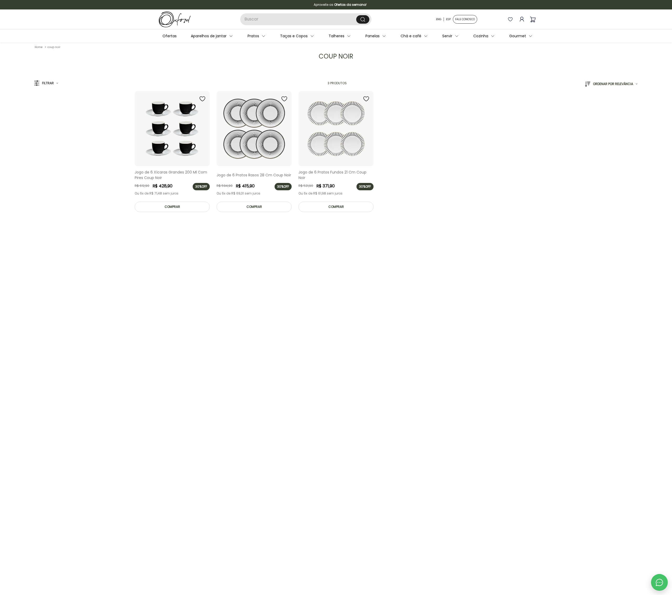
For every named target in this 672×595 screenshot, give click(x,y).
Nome (332, 276)
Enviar (378, 347)
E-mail (333, 298)
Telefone (335, 319)
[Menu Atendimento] (659, 582)
